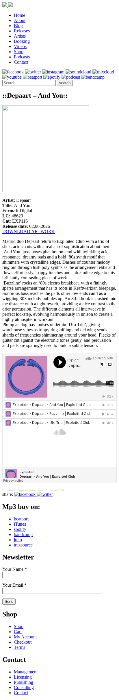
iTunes (20, 524)
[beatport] (33, 77)
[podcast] (71, 77)
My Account (25, 636)
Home (19, 15)
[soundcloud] (79, 71)
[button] (65, 83)
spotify (20, 529)
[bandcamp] (93, 77)
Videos (20, 46)
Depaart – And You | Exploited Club (41, 490)
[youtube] (12, 77)
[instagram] (54, 71)
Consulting (24, 687)
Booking (22, 41)
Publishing (23, 682)
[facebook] (13, 71)
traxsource (23, 544)
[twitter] (33, 71)
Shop (18, 51)
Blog (18, 25)
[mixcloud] (103, 71)
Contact (21, 62)
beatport (21, 518)
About (19, 20)
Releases (22, 30)
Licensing (23, 677)
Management (26, 671)
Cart (18, 631)
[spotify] (52, 77)
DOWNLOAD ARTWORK (28, 231)
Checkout (22, 642)
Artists (20, 36)
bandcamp (23, 534)
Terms (19, 647)
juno (18, 539)
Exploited (8, 490)
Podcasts (22, 56)
